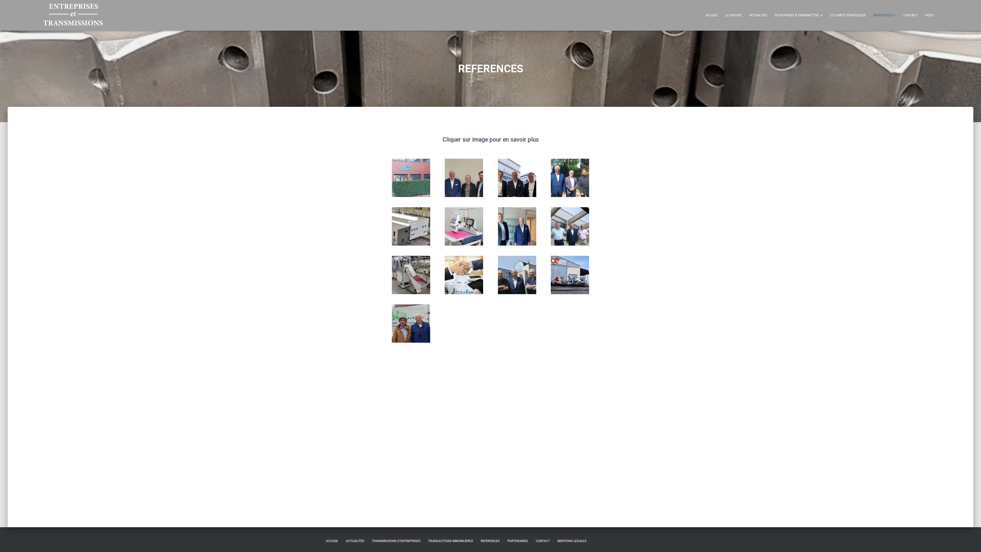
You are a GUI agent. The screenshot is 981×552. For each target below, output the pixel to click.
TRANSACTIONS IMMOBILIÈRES (450, 541)
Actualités (758, 15)
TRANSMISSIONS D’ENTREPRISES (396, 541)
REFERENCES (883, 15)
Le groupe (734, 15)
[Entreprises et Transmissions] (73, 15)
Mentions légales (572, 541)
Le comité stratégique (848, 15)
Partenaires (517, 541)
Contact (910, 15)
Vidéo (929, 15)
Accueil (712, 15)
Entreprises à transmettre (797, 15)
